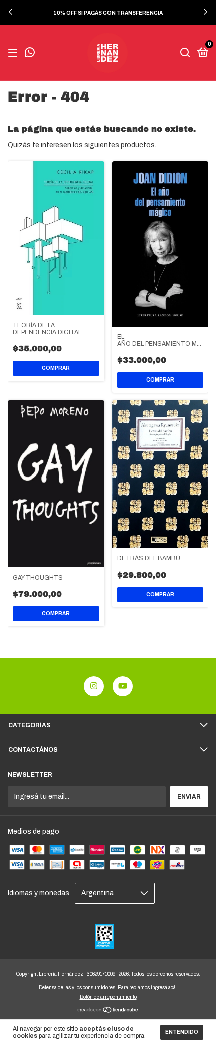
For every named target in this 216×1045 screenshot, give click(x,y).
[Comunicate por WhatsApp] (29, 53)
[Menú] (14, 53)
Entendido (181, 1032)
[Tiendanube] (108, 1010)
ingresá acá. (164, 987)
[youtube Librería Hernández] (123, 686)
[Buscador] (185, 53)
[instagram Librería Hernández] (94, 686)
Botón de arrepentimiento (108, 997)
